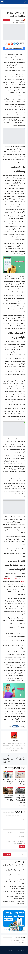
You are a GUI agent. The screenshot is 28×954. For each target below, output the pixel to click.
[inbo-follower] (14, 48)
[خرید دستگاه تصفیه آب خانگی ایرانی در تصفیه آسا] (8, 774)
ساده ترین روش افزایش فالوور (17, 940)
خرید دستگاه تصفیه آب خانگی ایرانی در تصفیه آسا (14, 876)
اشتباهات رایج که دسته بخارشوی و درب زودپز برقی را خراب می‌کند (14, 887)
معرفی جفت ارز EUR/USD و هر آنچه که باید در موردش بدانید (8, 760)
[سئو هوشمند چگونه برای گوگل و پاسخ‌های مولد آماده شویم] (20, 774)
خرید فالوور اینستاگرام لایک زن (17, 942)
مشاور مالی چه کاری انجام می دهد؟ (20, 758)
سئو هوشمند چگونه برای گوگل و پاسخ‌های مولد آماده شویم (13, 866)
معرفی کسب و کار (21, 771)
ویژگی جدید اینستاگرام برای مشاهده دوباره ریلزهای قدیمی (13, 892)
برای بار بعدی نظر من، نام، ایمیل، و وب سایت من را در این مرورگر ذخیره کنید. (14, 842)
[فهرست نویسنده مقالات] (14, 735)
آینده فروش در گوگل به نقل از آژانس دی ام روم (13, 871)
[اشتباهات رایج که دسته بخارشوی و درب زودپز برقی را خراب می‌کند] (8, 790)
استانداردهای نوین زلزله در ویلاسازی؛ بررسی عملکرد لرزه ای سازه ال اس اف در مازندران (14, 881)
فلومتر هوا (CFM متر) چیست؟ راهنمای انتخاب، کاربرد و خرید (14, 897)
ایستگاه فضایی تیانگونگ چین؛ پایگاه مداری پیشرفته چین (13, 902)
